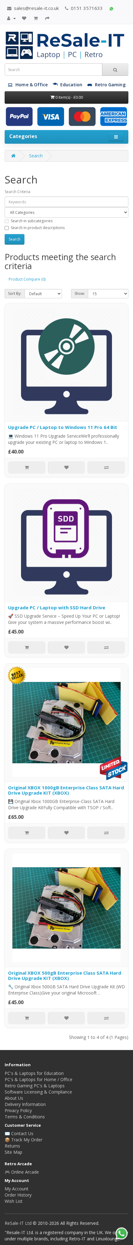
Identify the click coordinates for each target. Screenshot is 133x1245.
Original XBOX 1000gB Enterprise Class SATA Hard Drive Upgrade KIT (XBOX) (66, 790)
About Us (14, 1098)
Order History (18, 1195)
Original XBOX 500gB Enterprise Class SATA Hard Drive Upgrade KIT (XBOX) (64, 975)
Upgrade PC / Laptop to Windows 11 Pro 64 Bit (62, 427)
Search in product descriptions (38, 227)
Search (36, 156)
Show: (80, 293)
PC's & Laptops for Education (34, 1073)
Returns (12, 1146)
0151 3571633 (86, 8)
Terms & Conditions (25, 1117)
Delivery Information (25, 1104)
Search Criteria (17, 191)
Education (71, 85)
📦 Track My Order (23, 1140)
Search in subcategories (32, 220)
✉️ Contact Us (19, 1133)
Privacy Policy (18, 1110)
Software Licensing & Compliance (38, 1092)
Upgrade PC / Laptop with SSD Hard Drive (56, 607)
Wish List (14, 1201)
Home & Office (31, 85)
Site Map (13, 1152)
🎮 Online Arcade (22, 1172)
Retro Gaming (110, 85)
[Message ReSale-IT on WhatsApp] (111, 8)
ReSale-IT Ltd (19, 1223)
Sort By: (14, 293)
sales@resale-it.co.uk (36, 8)
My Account (16, 1189)
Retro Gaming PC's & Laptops (35, 1086)
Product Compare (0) (27, 279)
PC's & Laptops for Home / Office (38, 1079)
